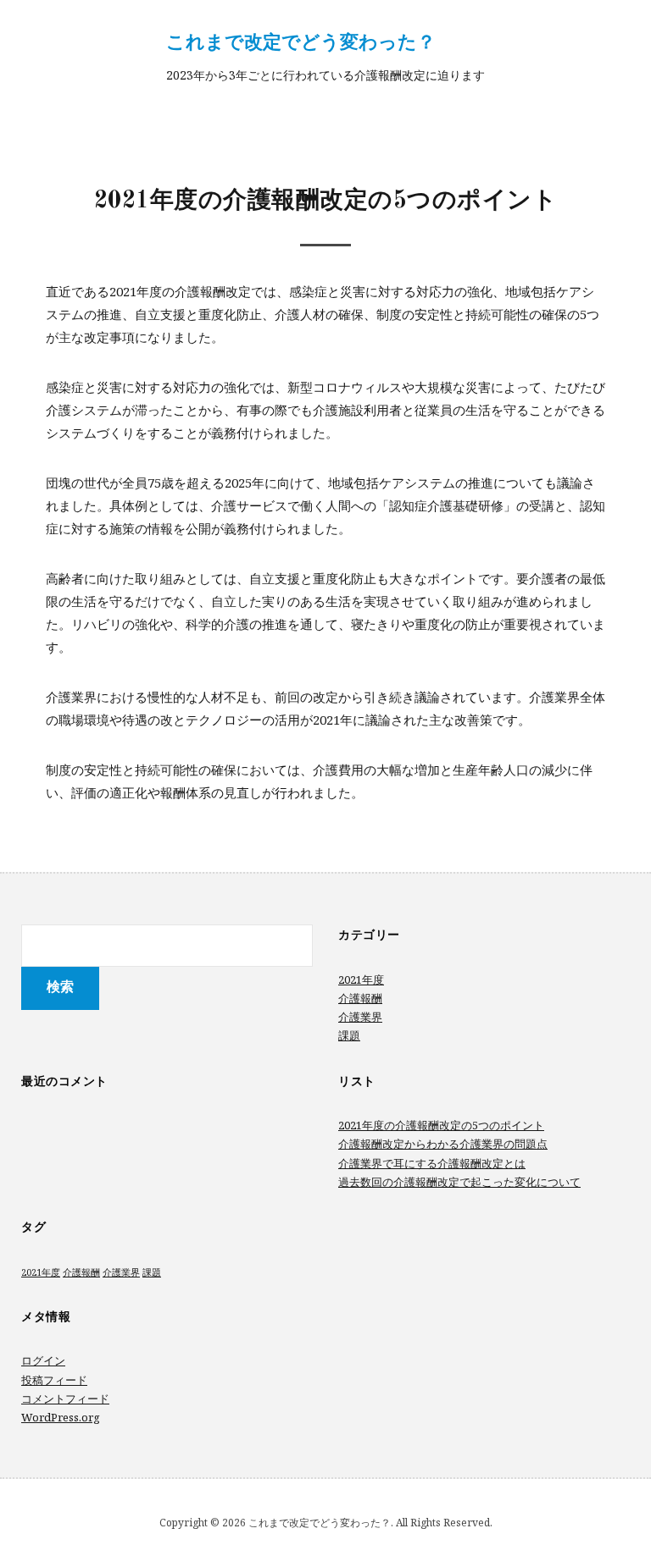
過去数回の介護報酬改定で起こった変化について (459, 1181)
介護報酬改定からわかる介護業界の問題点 (443, 1143)
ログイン (43, 1360)
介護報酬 (360, 998)
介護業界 (360, 1016)
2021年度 (361, 979)
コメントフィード (65, 1398)
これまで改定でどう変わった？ (301, 40)
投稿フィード (54, 1380)
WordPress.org (60, 1417)
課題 (349, 1035)
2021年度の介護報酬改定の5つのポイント (441, 1125)
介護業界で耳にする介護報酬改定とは (432, 1163)
